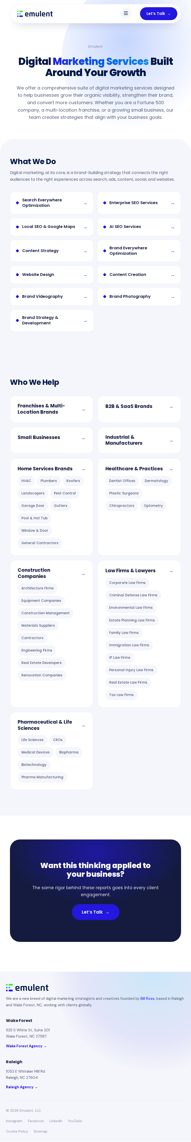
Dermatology (156, 481)
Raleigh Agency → (22, 1087)
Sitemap (41, 1131)
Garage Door (33, 505)
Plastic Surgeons (124, 493)
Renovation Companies (41, 675)
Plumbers (49, 481)
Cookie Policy (17, 1131)
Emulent (95, 46)
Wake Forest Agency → (26, 1046)
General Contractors (39, 543)
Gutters (60, 505)
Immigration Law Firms (129, 645)
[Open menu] (126, 13)
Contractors (32, 638)
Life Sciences (32, 740)
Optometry (153, 505)
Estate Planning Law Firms (132, 620)
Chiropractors (121, 505)
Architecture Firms (37, 588)
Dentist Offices (122, 481)
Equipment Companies (41, 600)
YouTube (75, 1121)
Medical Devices (35, 752)
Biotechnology (34, 764)
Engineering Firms (36, 650)
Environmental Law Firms (131, 607)
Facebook (36, 1121)
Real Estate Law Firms (128, 682)
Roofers (73, 481)
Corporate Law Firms (127, 582)
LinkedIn (55, 1121)
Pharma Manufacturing (42, 777)
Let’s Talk (158, 13)
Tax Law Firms (121, 695)
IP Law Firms (119, 657)
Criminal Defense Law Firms (133, 595)
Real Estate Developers (41, 662)
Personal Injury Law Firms (131, 670)
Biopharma (69, 752)
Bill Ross (147, 998)
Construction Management (45, 613)
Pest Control (65, 493)
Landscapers (33, 493)
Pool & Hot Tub (34, 518)
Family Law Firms (124, 632)
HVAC (26, 481)
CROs (58, 740)
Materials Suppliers (38, 625)
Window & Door (34, 530)
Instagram (14, 1121)
